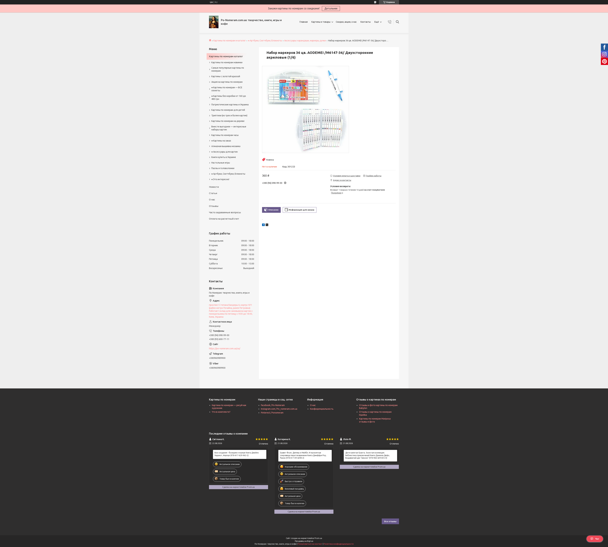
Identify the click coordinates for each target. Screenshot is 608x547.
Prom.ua (318, 538)
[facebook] (263, 225)
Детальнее (330, 8)
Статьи (213, 193)
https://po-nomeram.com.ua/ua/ (224, 348)
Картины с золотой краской (225, 76)
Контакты (366, 22)
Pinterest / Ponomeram (272, 412)
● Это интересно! (220, 179)
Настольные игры (220, 162)
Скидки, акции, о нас (346, 22)
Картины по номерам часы (225, 135)
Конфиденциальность (321, 409)
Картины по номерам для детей (228, 110)
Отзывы (213, 206)
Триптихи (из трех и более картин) (229, 115)
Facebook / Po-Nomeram (273, 405)
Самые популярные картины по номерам (227, 69)
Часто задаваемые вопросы (225, 212)
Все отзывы (390, 521)
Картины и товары (320, 22)
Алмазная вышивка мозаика (225, 146)
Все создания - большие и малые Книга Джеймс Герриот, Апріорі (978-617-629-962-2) (237, 454)
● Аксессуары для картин (224, 151)
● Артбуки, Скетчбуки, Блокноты (265, 40)
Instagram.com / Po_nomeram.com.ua (279, 409)
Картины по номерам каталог (226, 56)
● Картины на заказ (221, 140)
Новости (214, 187)
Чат (597, 538)
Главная (304, 22)
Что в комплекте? (221, 412)
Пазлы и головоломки (222, 168)
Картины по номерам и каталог (229, 40)
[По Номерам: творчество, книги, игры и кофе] (213, 22)
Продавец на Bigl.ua (304, 541)
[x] (267, 225)
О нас (212, 199)
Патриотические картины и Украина (230, 104)
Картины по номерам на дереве (227, 121)
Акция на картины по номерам (227, 82)
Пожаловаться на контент (310, 544)
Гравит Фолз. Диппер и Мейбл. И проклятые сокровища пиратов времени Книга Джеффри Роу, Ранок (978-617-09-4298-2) (303, 455)
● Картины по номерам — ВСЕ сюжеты (226, 89)
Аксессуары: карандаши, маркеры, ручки (305, 40)
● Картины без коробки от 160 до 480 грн (228, 97)
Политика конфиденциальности (339, 544)
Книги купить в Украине (223, 157)
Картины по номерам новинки (226, 62)
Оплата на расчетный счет (224, 218)
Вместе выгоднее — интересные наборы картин (228, 128)
